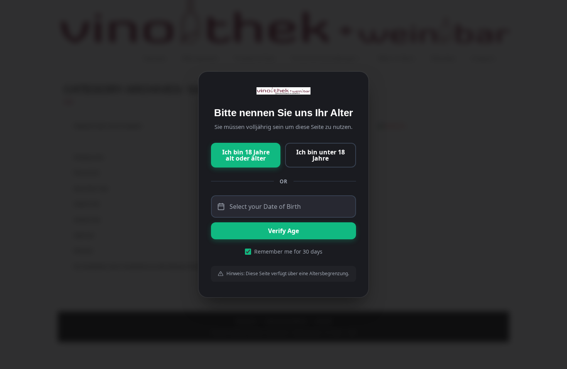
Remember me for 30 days (288, 251)
